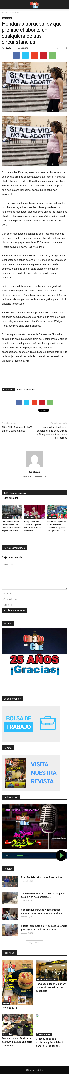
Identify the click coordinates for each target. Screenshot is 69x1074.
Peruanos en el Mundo (47, 979)
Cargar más (33, 942)
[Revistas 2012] (17, 982)
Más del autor (11, 498)
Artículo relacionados (15, 493)
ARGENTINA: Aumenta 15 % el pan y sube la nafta (17, 429)
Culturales (7, 18)
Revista (6, 1003)
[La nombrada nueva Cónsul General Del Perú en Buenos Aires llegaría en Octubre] (12, 512)
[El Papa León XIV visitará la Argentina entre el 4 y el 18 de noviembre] (34, 512)
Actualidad (7, 1034)
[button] (64, 4)
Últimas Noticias (44, 1034)
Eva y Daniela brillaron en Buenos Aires (42, 877)
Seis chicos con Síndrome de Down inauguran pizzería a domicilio (17, 1042)
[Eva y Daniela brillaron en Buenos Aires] (10, 881)
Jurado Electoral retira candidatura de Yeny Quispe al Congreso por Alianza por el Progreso (52, 432)
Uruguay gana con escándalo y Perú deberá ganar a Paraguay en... (49, 1042)
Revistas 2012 (9, 1007)
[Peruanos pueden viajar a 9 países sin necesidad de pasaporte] (51, 970)
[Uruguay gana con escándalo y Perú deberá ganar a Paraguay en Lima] (51, 1025)
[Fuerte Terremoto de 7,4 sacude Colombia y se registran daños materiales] (10, 930)
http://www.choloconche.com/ (34, 477)
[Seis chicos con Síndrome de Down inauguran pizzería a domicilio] (17, 1025)
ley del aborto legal (26, 389)
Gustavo (9, 48)
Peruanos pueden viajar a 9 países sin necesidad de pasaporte (51, 987)
